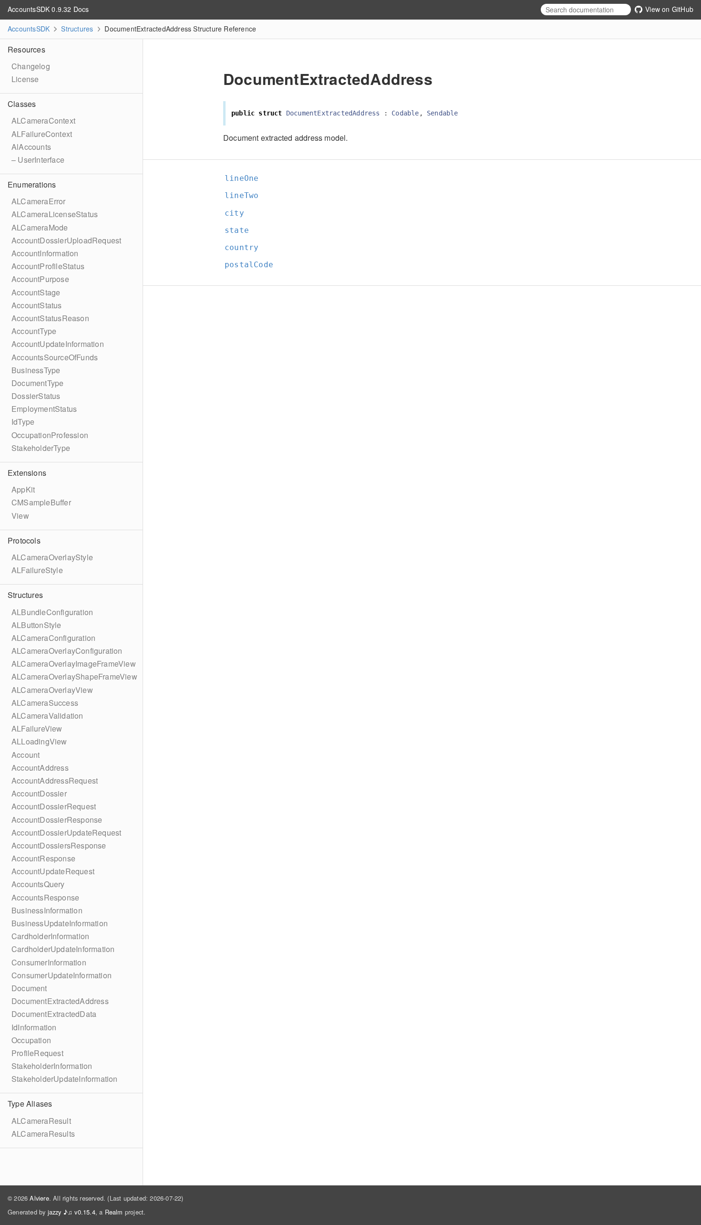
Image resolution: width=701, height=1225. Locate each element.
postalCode (253, 264)
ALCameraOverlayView (52, 689)
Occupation (31, 1040)
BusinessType (35, 370)
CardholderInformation (50, 936)
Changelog (30, 66)
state (241, 230)
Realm (114, 1211)
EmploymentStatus (44, 408)
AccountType (33, 330)
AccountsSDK (29, 28)
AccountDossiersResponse (58, 845)
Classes (22, 103)
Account (25, 754)
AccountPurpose (40, 278)
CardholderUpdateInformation (62, 948)
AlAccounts (31, 146)
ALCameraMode (39, 227)
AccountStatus (36, 305)
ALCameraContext (43, 120)
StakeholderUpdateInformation (64, 1078)
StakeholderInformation (51, 1065)
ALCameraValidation (47, 715)
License (25, 78)
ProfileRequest (37, 1052)
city (238, 213)
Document (29, 988)
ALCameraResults (43, 1133)
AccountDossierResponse (56, 819)
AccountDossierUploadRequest (66, 240)
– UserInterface (37, 159)
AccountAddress (40, 767)
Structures (77, 28)
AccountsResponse (45, 897)
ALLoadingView (39, 741)
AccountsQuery (38, 884)
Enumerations (32, 184)
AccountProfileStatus (47, 266)
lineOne (245, 178)
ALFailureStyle (37, 570)
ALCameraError (38, 201)
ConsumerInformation (48, 962)
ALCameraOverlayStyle (52, 557)
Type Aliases (30, 1103)
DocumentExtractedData (53, 1013)
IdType (22, 421)
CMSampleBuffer (41, 502)
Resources (26, 49)
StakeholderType (40, 447)
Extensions (27, 472)
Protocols (24, 540)
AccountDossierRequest (53, 806)
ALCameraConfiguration (53, 637)
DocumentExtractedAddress (60, 1000)
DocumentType (37, 382)
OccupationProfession (49, 434)
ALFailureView (36, 728)
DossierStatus (36, 395)
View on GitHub (668, 9)
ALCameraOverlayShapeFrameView (74, 676)
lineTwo (245, 195)
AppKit (23, 489)
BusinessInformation (46, 910)
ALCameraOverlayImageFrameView (73, 663)
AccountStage (35, 292)
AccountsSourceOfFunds (54, 357)
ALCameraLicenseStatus (54, 214)
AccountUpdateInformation (57, 343)
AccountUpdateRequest (52, 871)
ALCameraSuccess (44, 702)
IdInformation (34, 1027)
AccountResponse (43, 858)
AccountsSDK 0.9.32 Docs (48, 9)
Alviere (39, 1198)
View (20, 515)
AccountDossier (39, 793)
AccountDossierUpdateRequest (66, 832)
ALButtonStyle (36, 624)
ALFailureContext (41, 133)
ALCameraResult (41, 1120)
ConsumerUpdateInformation (61, 975)
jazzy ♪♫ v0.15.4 (71, 1211)
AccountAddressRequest (54, 780)
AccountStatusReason (50, 318)
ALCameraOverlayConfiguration (67, 650)
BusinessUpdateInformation (59, 923)
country (245, 247)
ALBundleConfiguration (52, 612)
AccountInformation (45, 253)
